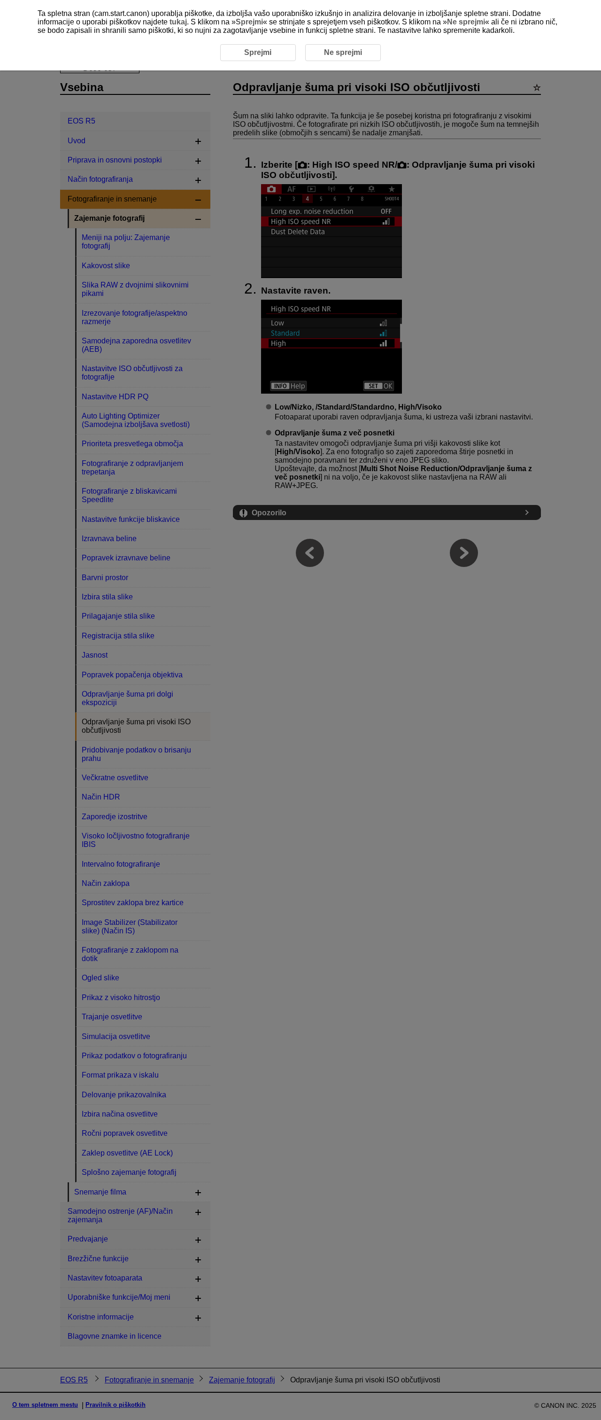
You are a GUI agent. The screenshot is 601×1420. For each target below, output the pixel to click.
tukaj (178, 22)
